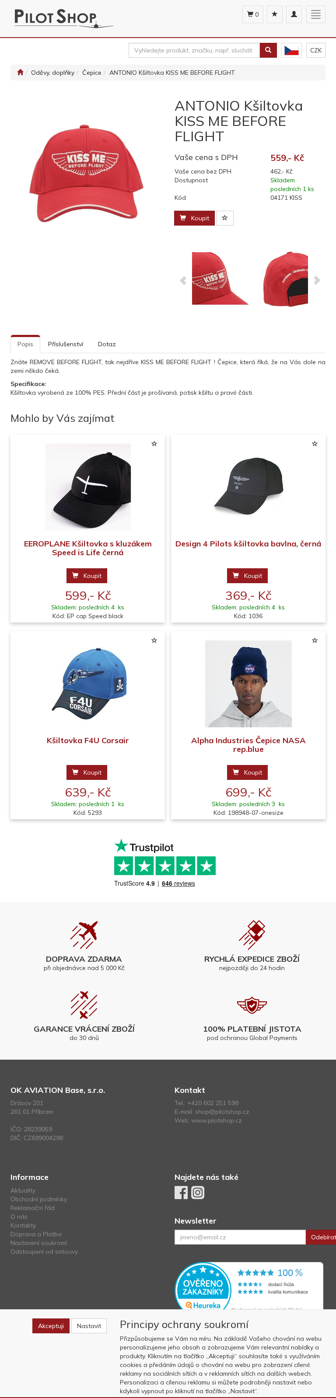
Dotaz (107, 344)
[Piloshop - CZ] (291, 50)
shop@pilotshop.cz (222, 1112)
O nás (19, 1217)
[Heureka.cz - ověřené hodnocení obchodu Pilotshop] (249, 1290)
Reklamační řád (32, 1208)
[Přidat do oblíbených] (225, 218)
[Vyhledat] (268, 50)
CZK (316, 50)
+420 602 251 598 (212, 1103)
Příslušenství (65, 344)
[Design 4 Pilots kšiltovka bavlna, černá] (248, 487)
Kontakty (23, 1225)
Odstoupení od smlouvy (44, 1251)
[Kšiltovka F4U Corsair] (88, 684)
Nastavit (89, 1326)
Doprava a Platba (36, 1234)
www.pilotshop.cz (216, 1120)
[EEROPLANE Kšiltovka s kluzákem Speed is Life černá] (88, 487)
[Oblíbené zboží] (275, 14)
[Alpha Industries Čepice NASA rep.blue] (248, 684)
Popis (25, 344)
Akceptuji (51, 1326)
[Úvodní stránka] (20, 73)
